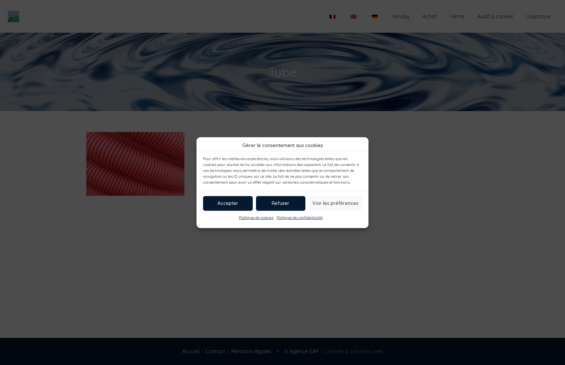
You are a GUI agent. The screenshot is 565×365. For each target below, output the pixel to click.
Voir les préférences (335, 203)
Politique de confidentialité (300, 217)
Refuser (280, 203)
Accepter (227, 203)
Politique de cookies (256, 217)
